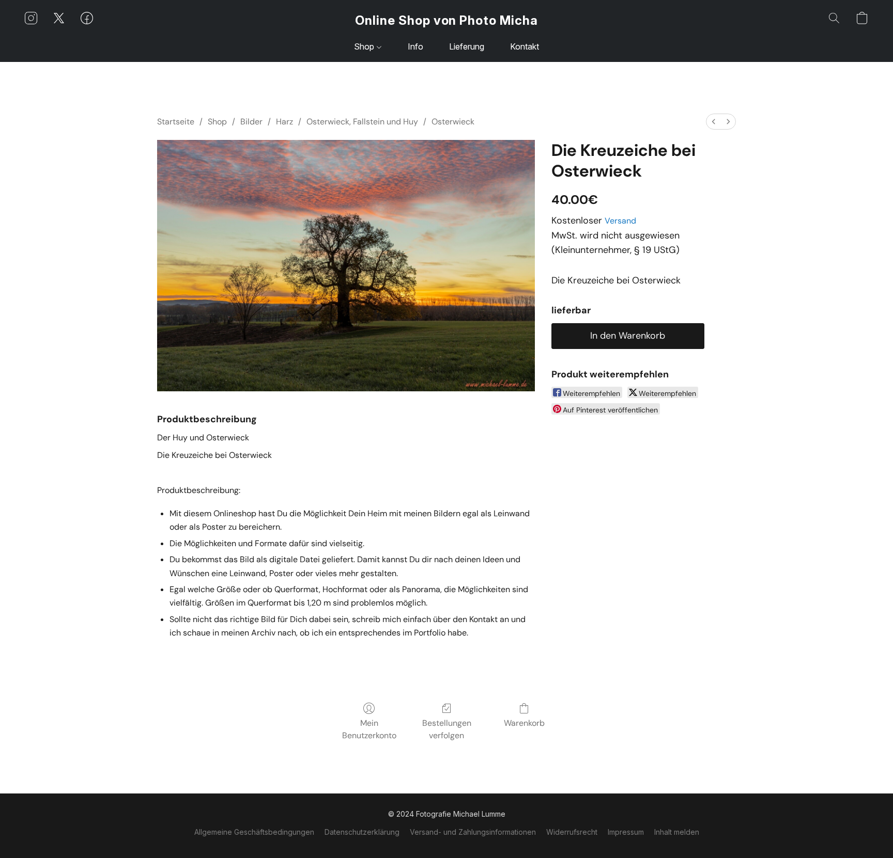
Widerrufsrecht (571, 832)
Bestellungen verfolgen (446, 729)
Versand (620, 220)
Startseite (175, 121)
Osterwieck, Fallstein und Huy (362, 121)
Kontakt (524, 46)
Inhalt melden (676, 832)
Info (415, 46)
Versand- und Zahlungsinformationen (473, 832)
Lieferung (466, 46)
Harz (284, 121)
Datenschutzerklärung (362, 832)
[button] (446, 21)
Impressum (626, 832)
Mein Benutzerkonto (369, 729)
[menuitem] (713, 121)
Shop (365, 46)
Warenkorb (524, 723)
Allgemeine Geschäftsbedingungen (254, 832)
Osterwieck (453, 121)
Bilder (251, 121)
